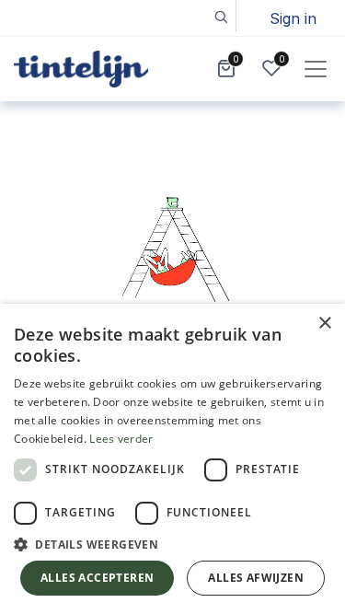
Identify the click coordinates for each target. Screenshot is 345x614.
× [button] (324, 323)
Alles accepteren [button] (97, 577)
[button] (220, 16)
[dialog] (172, 459)
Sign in (293, 18)
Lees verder (121, 438)
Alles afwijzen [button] (256, 577)
